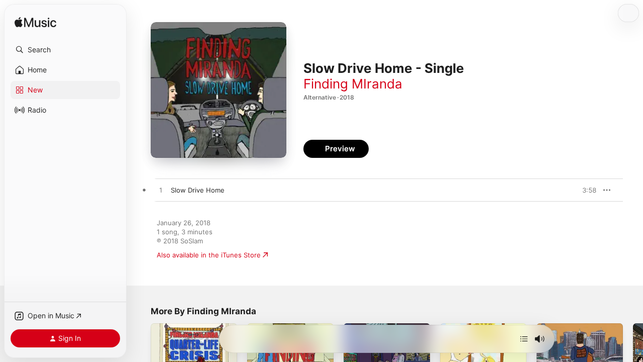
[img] (35, 23)
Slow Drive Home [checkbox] (198, 190)
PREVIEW (585, 190)
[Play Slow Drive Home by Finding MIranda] (161, 190)
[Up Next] (524, 339)
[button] (65, 49)
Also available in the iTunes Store (209, 255)
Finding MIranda (352, 84)
